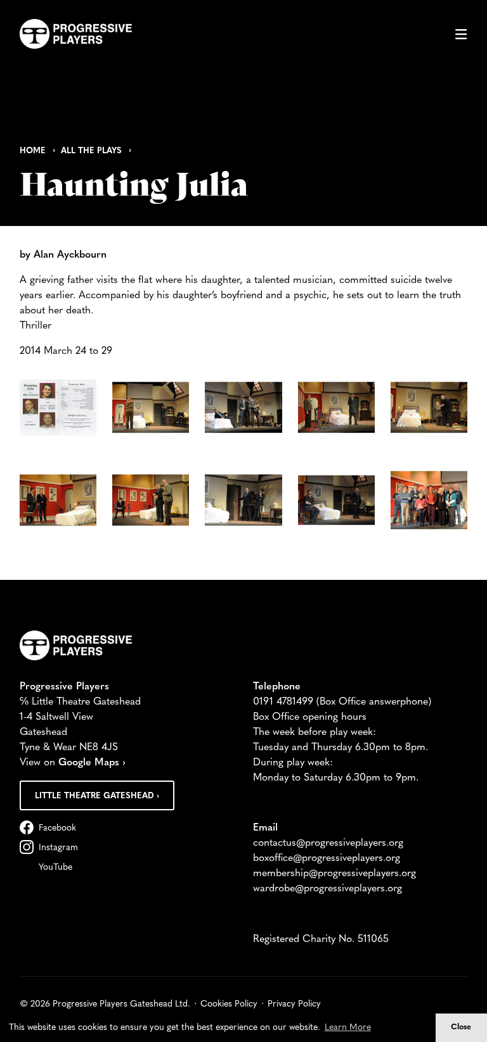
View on (73, 763)
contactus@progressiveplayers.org (328, 843)
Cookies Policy (228, 1004)
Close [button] (461, 1027)
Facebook (57, 828)
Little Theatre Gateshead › (97, 796)
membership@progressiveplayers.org (334, 874)
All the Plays (91, 151)
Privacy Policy (294, 1004)
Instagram (58, 848)
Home (33, 151)
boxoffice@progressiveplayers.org (326, 858)
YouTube (55, 867)
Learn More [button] (348, 1028)
